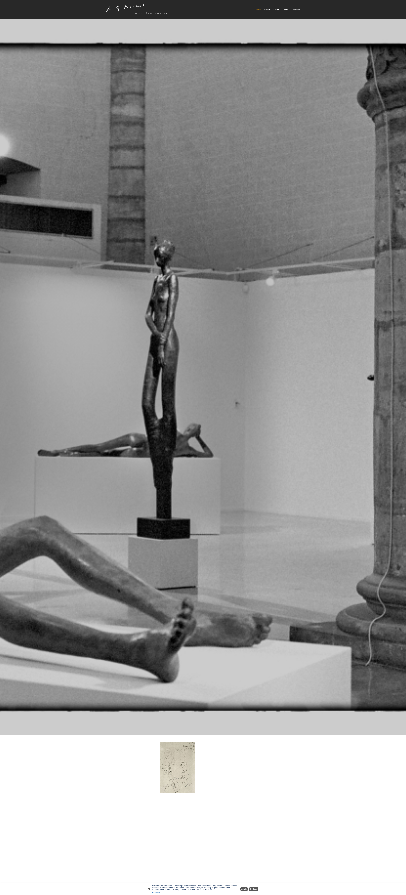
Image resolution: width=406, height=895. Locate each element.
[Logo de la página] (136, 10)
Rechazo (253, 889)
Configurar (156, 892)
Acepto (244, 889)
